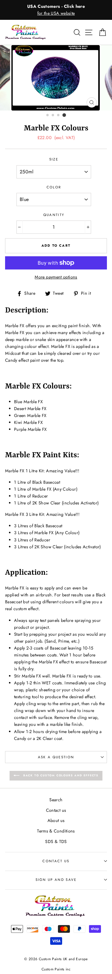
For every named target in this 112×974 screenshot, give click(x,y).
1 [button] (47, 115)
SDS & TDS (56, 842)
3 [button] (58, 115)
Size (53, 159)
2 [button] (53, 115)
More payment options (56, 277)
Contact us (56, 810)
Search (55, 800)
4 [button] (64, 115)
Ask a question (56, 757)
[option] (56, 10)
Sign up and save (56, 879)
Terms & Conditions (56, 831)
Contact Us (55, 861)
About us (56, 820)
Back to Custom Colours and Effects (60, 775)
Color (54, 187)
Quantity (54, 214)
